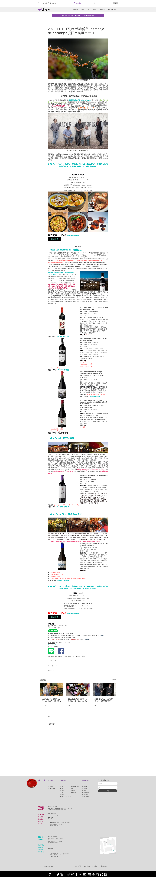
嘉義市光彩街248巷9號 (57, 838)
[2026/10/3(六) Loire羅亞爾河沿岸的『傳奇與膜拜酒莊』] (104, 689)
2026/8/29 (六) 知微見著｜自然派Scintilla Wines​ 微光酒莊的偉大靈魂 (77, 700)
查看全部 (114, 680)
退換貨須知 (104, 866)
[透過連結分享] (56, 665)
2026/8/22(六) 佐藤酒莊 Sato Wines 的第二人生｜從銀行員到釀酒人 (51, 700)
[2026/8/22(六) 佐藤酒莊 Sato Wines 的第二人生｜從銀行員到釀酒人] (51, 689)
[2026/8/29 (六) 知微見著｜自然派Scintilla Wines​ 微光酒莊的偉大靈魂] (78, 689)
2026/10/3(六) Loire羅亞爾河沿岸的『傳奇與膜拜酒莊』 (103, 700)
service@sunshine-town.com (59, 809)
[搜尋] (115, 3)
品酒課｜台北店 (52, 660)
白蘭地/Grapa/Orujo (65, 796)
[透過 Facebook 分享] (48, 665)
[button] (75, 9)
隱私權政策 (96, 866)
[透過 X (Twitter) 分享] (52, 665)
